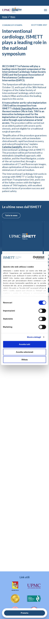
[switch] (42, 311)
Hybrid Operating (22, 108)
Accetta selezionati (24, 352)
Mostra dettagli (34, 337)
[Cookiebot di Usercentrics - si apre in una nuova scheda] (33, 257)
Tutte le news (11, 215)
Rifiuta (25, 359)
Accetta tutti (24, 344)
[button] (45, 10)
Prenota (24, 613)
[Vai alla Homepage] (12, 10)
